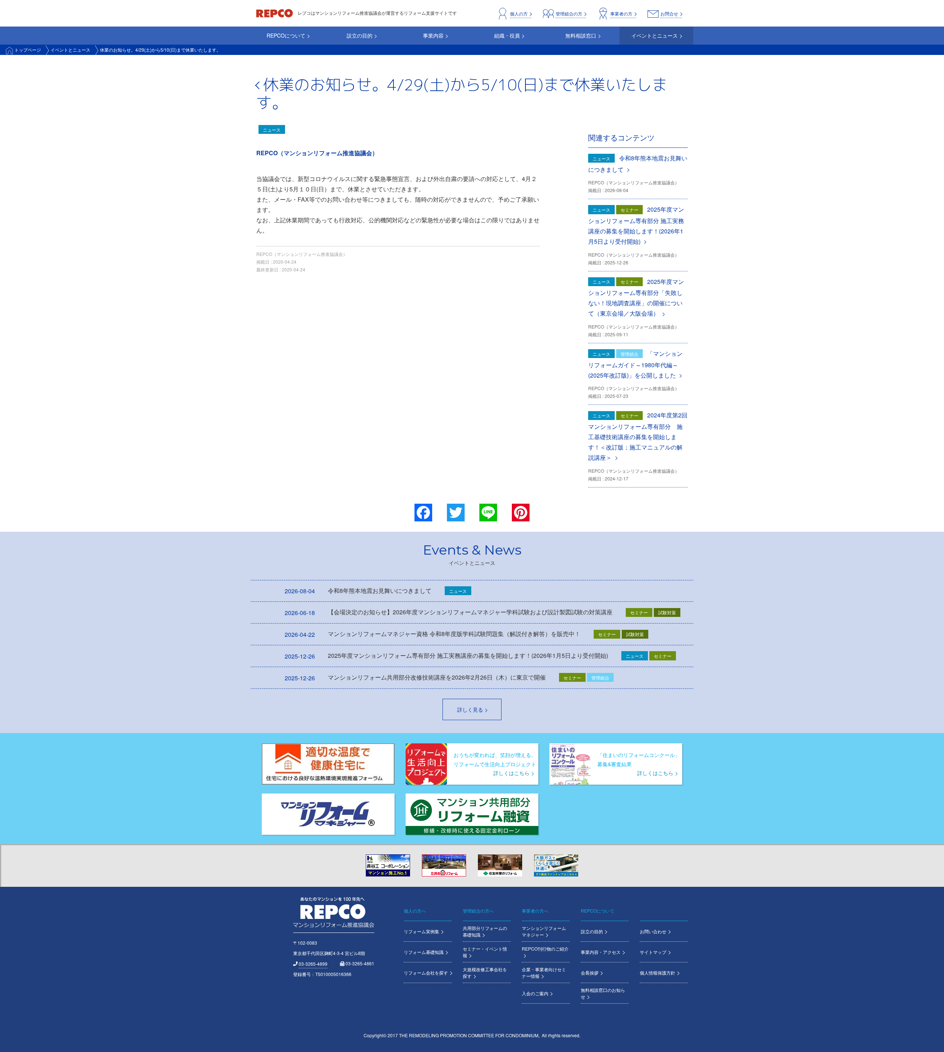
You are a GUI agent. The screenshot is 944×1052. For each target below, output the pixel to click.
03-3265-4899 (313, 964)
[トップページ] (275, 13)
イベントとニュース (70, 49)
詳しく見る (470, 709)
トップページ (27, 49)
